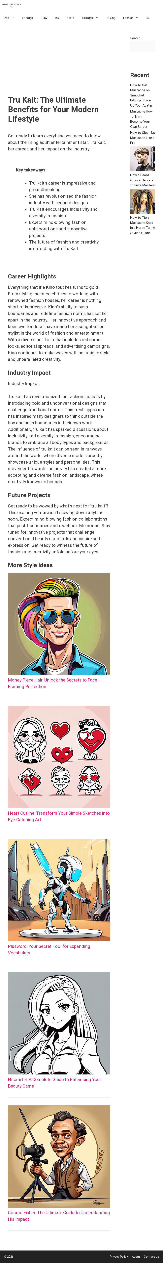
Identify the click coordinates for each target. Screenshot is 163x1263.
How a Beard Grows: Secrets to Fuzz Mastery (142, 180)
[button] (148, 18)
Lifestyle (28, 18)
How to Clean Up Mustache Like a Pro (142, 138)
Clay (44, 18)
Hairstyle (88, 18)
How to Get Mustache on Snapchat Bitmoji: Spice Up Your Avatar (141, 95)
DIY (57, 18)
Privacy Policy (119, 1256)
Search (135, 38)
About (136, 1256)
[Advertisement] (59, 65)
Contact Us (151, 1256)
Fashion (128, 18)
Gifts (70, 18)
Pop (6, 18)
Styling (111, 18)
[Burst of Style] (12, 6)
